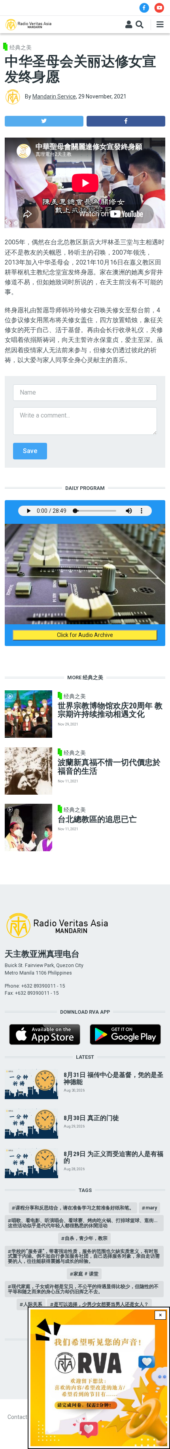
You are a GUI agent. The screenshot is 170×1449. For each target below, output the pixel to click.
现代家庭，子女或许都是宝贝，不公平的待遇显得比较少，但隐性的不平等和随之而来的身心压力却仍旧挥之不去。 (83, 1288)
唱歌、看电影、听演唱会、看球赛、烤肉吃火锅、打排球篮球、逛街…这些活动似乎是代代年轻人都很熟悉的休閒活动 (82, 1222)
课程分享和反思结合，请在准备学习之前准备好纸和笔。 (74, 1208)
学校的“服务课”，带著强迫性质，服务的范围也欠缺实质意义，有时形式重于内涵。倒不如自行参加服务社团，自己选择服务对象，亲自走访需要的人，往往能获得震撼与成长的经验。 (84, 1256)
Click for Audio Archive (85, 635)
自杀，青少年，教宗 (86, 1238)
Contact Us (21, 1417)
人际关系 (32, 1304)
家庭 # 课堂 (86, 1274)
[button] (44, 121)
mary (151, 1208)
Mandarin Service (54, 96)
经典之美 (20, 47)
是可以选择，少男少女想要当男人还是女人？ (101, 1304)
